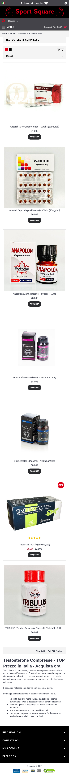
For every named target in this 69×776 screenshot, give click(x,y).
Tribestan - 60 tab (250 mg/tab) (34, 544)
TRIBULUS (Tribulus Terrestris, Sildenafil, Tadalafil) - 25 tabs (35, 628)
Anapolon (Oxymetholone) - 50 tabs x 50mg (34, 294)
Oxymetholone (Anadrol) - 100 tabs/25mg (34, 461)
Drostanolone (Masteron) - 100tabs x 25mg (34, 377)
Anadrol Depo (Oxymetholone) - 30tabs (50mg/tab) (34, 210)
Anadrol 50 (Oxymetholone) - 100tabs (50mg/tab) (34, 126)
